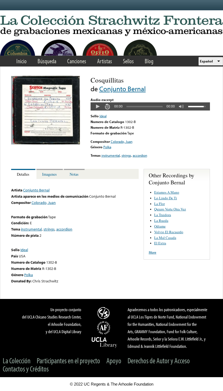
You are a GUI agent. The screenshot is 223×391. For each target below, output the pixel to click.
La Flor (159, 203)
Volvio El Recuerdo (168, 231)
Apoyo (113, 360)
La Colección (16, 360)
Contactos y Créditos (26, 368)
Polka (107, 147)
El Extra (160, 243)
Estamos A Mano (166, 192)
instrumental (110, 155)
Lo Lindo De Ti (165, 197)
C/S (104, 313)
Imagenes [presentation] (49, 174)
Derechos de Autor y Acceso (159, 360)
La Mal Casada (165, 237)
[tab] (23, 174)
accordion (140, 155)
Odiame (160, 226)
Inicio (21, 61)
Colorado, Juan (121, 141)
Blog (149, 61)
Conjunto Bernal (122, 88)
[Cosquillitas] (45, 143)
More (152, 252)
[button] (98, 106)
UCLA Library (104, 342)
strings (126, 155)
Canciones (76, 61)
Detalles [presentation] (23, 174)
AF (104, 328)
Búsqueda (47, 61)
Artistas (104, 61)
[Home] (111, 26)
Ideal (103, 116)
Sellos (128, 61)
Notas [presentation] (74, 174)
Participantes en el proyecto (68, 360)
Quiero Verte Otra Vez (170, 209)
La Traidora (162, 214)
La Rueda (161, 220)
